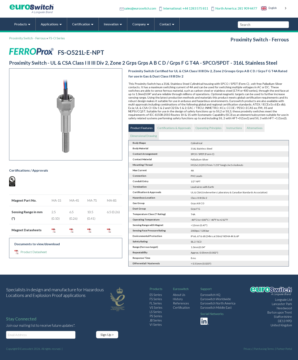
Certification (181, 307)
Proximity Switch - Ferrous (27, 38)
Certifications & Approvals (174, 128)
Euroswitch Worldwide (215, 299)
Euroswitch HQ (210, 295)
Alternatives (255, 128)
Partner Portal (284, 348)
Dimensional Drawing (143, 136)
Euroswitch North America (217, 303)
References (181, 303)
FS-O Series (57, 38)
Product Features (141, 128)
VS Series (156, 307)
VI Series (156, 324)
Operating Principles (208, 128)
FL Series (156, 303)
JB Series (156, 320)
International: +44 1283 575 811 (185, 8)
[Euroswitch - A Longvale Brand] (271, 292)
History (178, 299)
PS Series (156, 316)
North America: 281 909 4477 (236, 8)
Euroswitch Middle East (216, 307)
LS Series (156, 312)
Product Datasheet (33, 252)
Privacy (248, 348)
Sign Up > (107, 334)
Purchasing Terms (264, 348)
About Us (179, 295)
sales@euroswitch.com (140, 8)
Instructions (234, 128)
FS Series (156, 299)
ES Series (156, 295)
